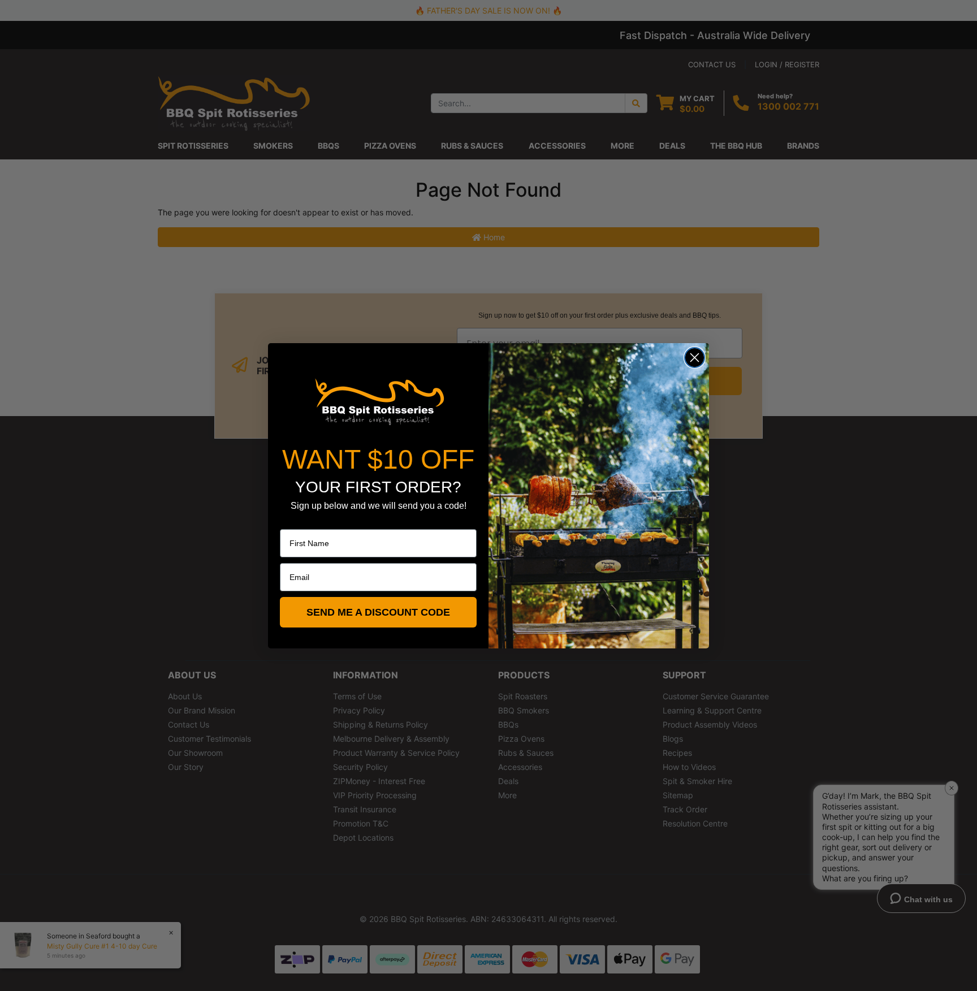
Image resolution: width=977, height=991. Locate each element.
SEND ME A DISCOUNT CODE (378, 612)
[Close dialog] (694, 357)
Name (290, 521)
